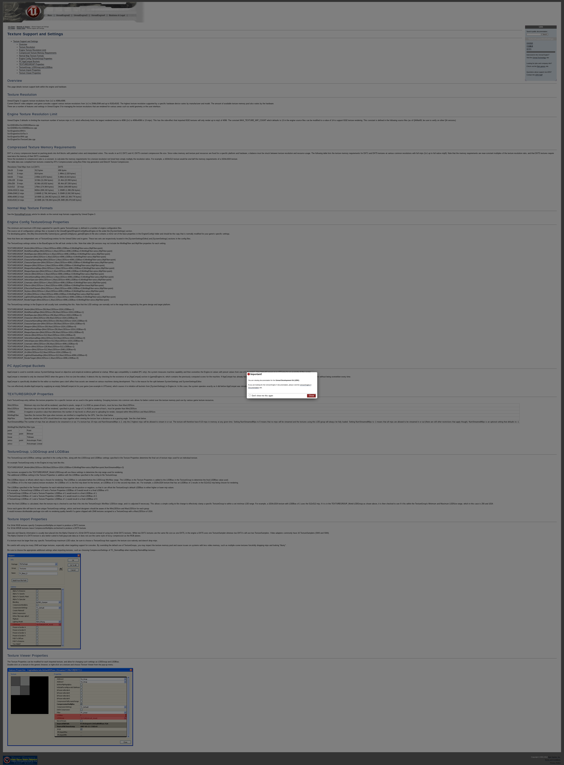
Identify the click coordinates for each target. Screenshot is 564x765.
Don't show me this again (262, 396)
